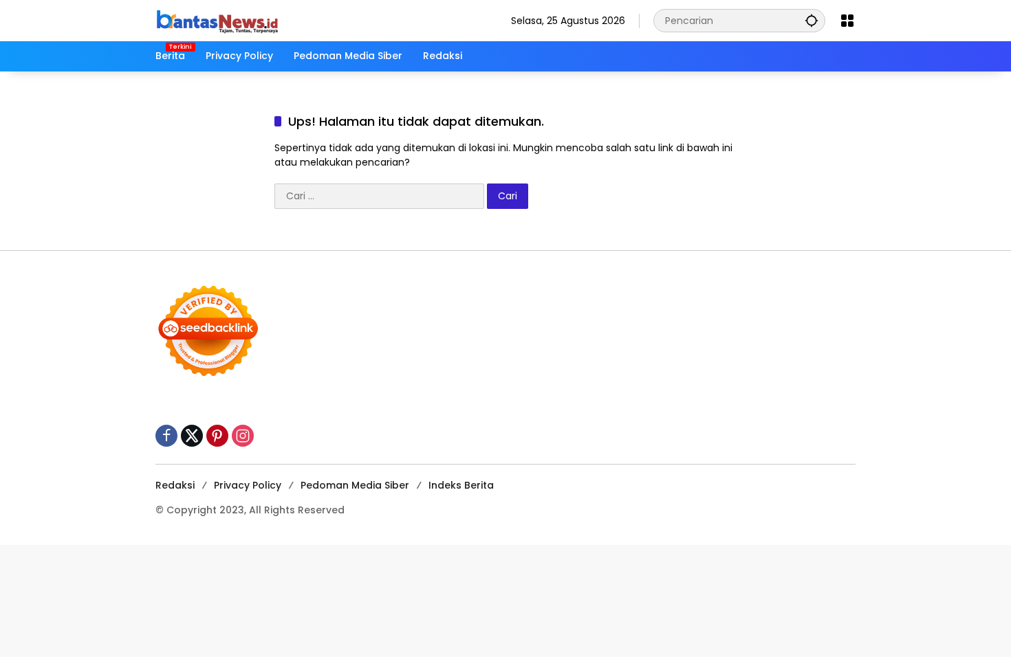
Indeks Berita (461, 485)
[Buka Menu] (847, 20)
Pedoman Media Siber (355, 485)
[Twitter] (192, 436)
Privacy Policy (247, 485)
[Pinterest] (217, 436)
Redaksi (175, 485)
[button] (811, 20)
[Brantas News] (217, 20)
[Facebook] (166, 436)
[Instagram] (243, 436)
